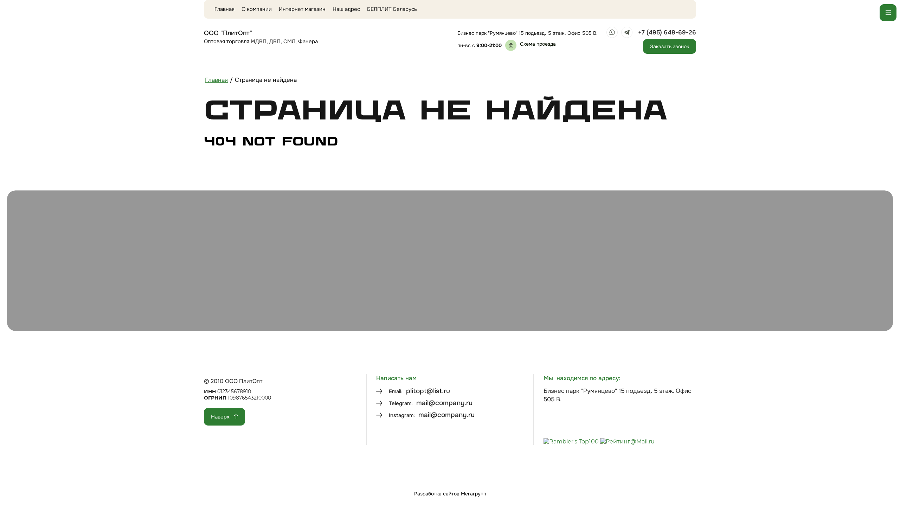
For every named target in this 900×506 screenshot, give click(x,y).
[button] (538, 45)
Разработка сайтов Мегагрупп (450, 494)
